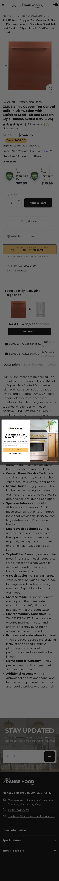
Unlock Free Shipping (15, 450)
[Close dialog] (55, 421)
